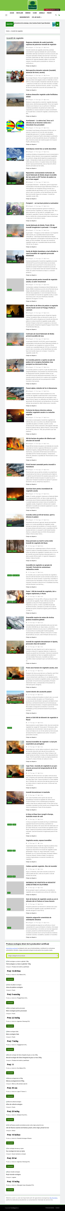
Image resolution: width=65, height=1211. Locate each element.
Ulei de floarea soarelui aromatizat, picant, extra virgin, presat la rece (27, 1128)
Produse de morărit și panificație (20, 967)
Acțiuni (9, 235)
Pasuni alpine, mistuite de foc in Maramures (41, 388)
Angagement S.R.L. (22, 1044)
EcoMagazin (30, 47)
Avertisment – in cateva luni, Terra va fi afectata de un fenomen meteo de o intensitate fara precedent (40, 123)
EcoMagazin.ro (14, 1208)
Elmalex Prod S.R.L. (22, 1115)
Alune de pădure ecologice (14, 987)
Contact (57, 1208)
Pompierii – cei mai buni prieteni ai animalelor (42, 203)
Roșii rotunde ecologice (13, 1174)
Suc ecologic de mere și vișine (15, 1151)
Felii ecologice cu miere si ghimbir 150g (18, 964)
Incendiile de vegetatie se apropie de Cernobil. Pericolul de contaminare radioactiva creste (39, 567)
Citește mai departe (31, 66)
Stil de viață (36, 17)
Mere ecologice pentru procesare (16, 1011)
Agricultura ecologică (12, 948)
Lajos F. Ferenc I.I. (22, 1091)
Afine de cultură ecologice (14, 1104)
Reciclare (19, 13)
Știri (14, 850)
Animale (42, 13)
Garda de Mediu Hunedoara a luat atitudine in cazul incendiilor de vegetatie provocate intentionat (42, 253)
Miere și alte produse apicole (19, 1084)
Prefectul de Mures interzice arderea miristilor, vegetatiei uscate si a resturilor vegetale (40, 412)
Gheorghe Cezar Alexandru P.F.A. (25, 1185)
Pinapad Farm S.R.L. (22, 998)
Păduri (49, 13)
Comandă (10, 979)
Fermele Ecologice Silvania (24, 1138)
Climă (35, 13)
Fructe (13, 990)
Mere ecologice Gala (12, 1034)
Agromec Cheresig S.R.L (23, 1021)
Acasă (12, 13)
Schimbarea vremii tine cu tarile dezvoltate (41, 149)
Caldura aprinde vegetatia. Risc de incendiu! (41, 866)
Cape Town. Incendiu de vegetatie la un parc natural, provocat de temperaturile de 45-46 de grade (41, 768)
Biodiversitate (24, 17)
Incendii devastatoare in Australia (38, 792)
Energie (27, 13)
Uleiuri (13, 1130)
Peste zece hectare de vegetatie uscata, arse (42, 668)
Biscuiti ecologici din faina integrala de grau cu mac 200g (24, 1057)
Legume (14, 1177)
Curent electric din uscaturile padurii (39, 692)
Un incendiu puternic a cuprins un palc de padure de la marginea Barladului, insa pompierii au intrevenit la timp (40, 362)
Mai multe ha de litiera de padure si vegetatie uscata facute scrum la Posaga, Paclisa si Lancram (42, 308)
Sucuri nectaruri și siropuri (19, 1154)
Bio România (53, 1198)
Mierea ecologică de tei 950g (15, 1081)
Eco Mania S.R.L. (21, 974)
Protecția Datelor (50, 1208)
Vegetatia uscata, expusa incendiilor (39, 840)
